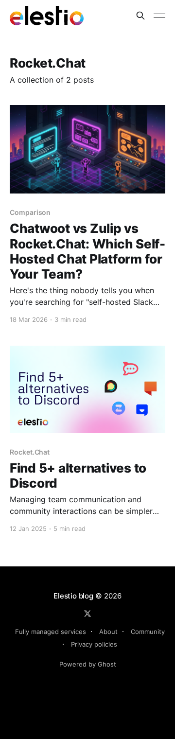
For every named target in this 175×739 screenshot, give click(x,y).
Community (148, 631)
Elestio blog (73, 595)
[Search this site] (140, 15)
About (108, 631)
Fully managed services (50, 631)
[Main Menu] (159, 15)
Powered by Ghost (87, 664)
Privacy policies (94, 644)
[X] (87, 613)
